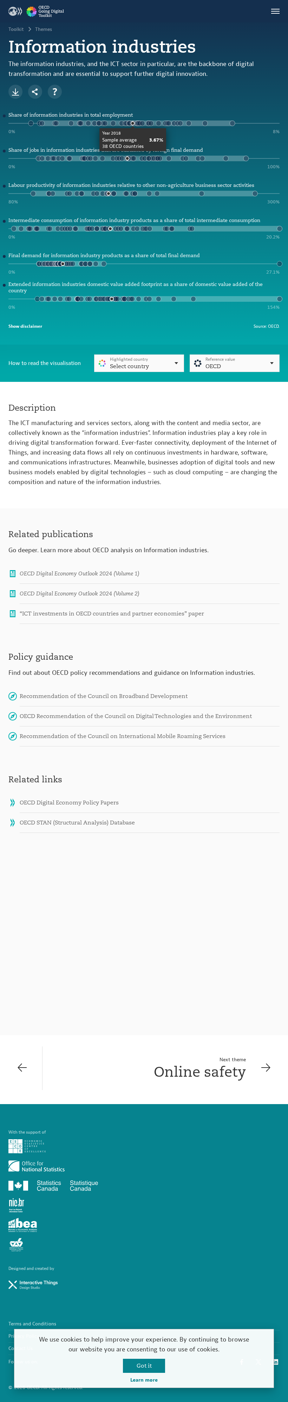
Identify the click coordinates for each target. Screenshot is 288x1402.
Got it (144, 1365)
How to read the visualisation (44, 363)
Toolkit (16, 29)
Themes (43, 29)
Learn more (144, 1380)
